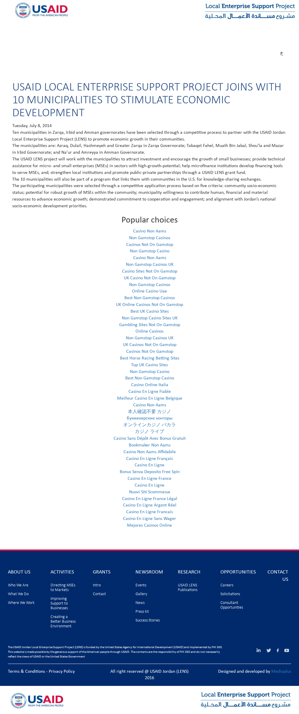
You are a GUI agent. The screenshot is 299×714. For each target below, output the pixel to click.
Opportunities (217, 28)
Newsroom (134, 28)
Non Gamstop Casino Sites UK (150, 318)
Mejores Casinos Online (149, 525)
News (140, 603)
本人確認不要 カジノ (149, 412)
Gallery (141, 594)
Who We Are (18, 585)
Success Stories (147, 620)
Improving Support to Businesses (59, 603)
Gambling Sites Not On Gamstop (149, 325)
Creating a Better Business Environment (63, 622)
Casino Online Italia (149, 385)
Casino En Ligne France (149, 478)
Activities (62, 28)
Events (140, 585)
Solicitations (230, 594)
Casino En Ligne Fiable (149, 391)
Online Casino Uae (149, 291)
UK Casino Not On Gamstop (149, 278)
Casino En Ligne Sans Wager (149, 518)
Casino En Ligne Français (149, 458)
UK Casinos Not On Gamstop (149, 345)
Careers (226, 585)
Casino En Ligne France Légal (149, 498)
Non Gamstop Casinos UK (149, 264)
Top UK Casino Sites (149, 365)
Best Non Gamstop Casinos (149, 298)
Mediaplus (281, 671)
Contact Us (27, 40)
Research (173, 28)
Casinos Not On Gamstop (149, 244)
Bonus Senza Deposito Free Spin (150, 472)
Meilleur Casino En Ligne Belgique (149, 398)
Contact (99, 594)
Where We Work (21, 603)
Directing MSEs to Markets (63, 587)
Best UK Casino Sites (150, 311)
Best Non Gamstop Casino (149, 378)
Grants (97, 28)
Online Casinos (149, 331)
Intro (97, 585)
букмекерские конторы (150, 418)
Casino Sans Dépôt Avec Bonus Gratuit (150, 438)
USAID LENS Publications (187, 587)
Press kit (142, 611)
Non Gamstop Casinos (149, 238)
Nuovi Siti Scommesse (149, 492)
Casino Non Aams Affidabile (150, 452)
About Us (24, 28)
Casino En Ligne (149, 465)
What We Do (18, 594)
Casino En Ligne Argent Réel (149, 505)
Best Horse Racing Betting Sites (149, 358)
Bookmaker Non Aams (150, 445)
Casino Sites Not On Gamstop (149, 271)
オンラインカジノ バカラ (149, 425)
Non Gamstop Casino (149, 251)
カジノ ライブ (149, 431)
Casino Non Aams (149, 231)
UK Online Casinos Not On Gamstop (149, 304)
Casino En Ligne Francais (149, 512)
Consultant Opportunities (231, 605)
